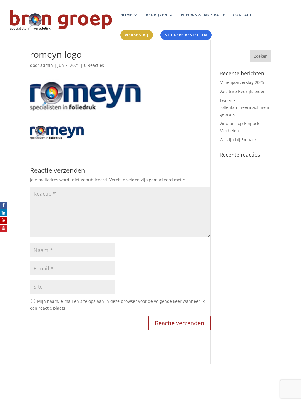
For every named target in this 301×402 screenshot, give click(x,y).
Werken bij (136, 34)
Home (126, 15)
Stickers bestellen (186, 34)
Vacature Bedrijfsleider (242, 91)
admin (46, 65)
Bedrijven (157, 15)
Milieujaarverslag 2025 (242, 82)
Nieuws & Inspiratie (203, 15)
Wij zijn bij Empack (238, 139)
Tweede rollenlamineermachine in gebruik (245, 107)
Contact (242, 15)
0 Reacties (94, 65)
